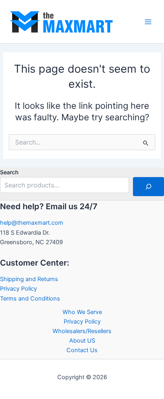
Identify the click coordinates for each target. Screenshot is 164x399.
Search (9, 172)
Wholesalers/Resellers (82, 331)
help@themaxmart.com (31, 222)
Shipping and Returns (29, 279)
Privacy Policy (18, 288)
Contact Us (82, 350)
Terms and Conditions (30, 298)
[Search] (148, 186)
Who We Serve (82, 312)
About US (82, 340)
